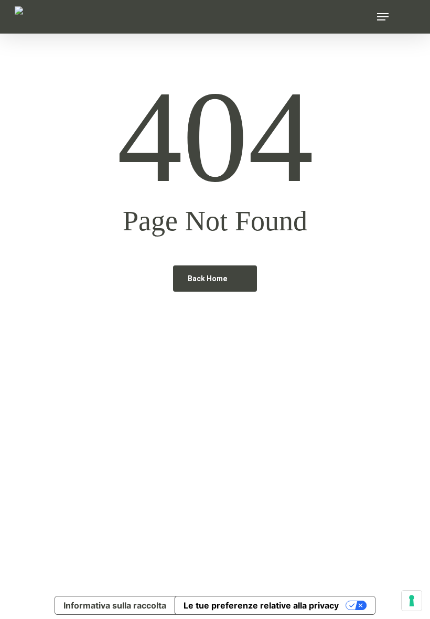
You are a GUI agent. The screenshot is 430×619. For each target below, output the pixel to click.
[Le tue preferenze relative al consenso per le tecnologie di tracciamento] (412, 601)
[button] (383, 17)
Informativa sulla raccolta (114, 605)
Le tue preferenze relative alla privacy (261, 605)
